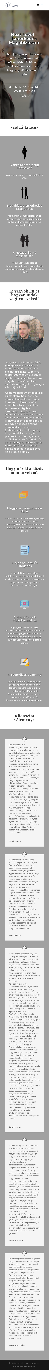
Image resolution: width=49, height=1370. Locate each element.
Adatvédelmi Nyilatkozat (24, 1366)
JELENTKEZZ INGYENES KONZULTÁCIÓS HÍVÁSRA (24, 91)
